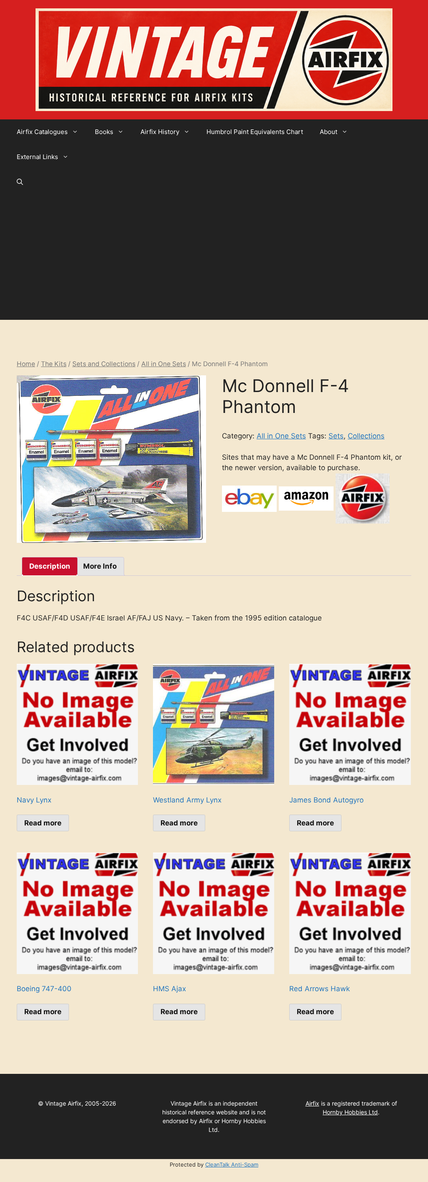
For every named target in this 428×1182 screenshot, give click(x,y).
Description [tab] (49, 566)
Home (26, 364)
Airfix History (159, 132)
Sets (336, 436)
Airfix (312, 1103)
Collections (366, 436)
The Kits (53, 364)
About (328, 132)
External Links (37, 157)
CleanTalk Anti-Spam (231, 1164)
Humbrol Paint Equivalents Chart (254, 132)
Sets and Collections (103, 364)
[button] (19, 182)
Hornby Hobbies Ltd (350, 1112)
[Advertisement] (214, 257)
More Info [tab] (100, 566)
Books (104, 132)
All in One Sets (163, 364)
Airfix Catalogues (42, 132)
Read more (42, 823)
